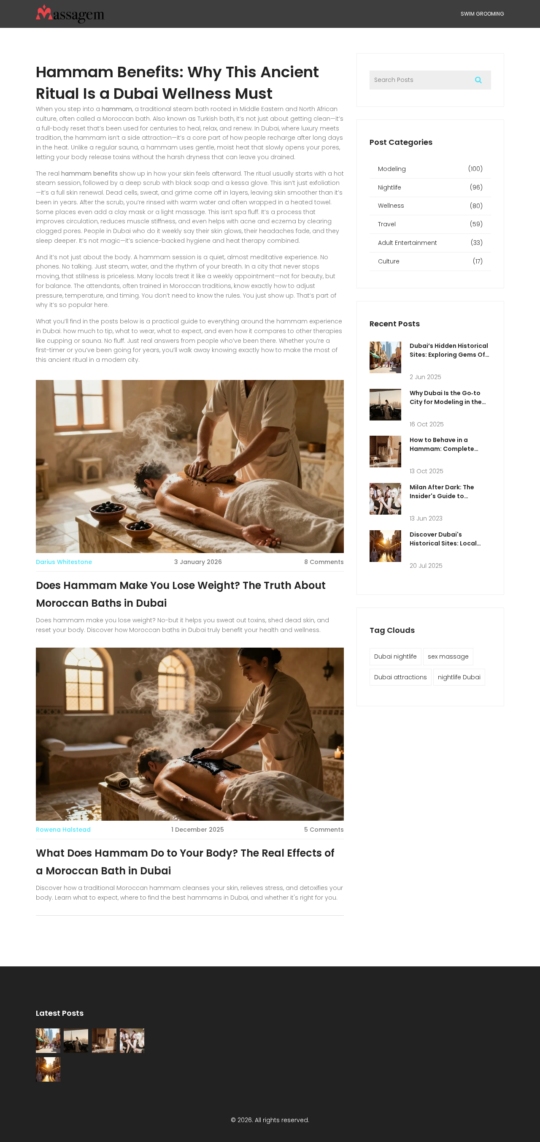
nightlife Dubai (459, 677)
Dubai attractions (400, 677)
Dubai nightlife (395, 656)
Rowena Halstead (63, 829)
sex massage (448, 656)
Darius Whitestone (64, 562)
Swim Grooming (482, 13)
